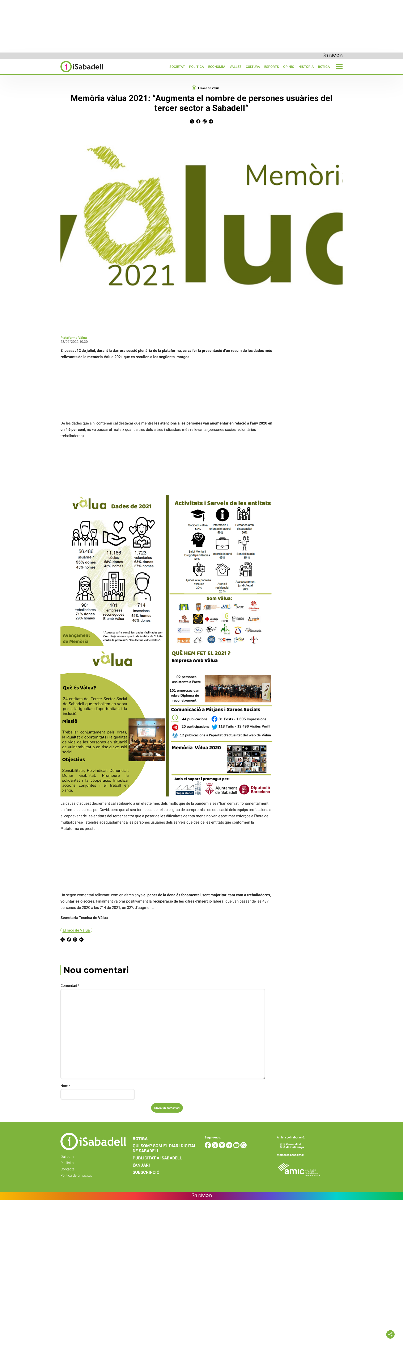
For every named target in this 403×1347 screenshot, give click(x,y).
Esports (271, 67)
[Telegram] (229, 1147)
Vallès (236, 67)
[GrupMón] (333, 55)
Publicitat (67, 1163)
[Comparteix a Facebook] (198, 122)
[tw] (215, 1147)
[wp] (243, 1147)
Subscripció (146, 1172)
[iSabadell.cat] (51, 73)
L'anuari (141, 1165)
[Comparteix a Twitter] (192, 122)
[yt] (236, 1147)
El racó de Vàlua (209, 88)
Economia (216, 67)
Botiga (324, 67)
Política (196, 67)
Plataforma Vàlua (73, 338)
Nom (65, 1086)
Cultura (253, 67)
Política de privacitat (76, 1175)
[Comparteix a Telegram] (211, 122)
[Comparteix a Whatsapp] (205, 122)
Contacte (67, 1169)
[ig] (222, 1147)
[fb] (208, 1147)
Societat (177, 67)
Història (306, 67)
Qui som (67, 1156)
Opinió (288, 67)
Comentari (69, 985)
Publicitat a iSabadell (157, 1157)
